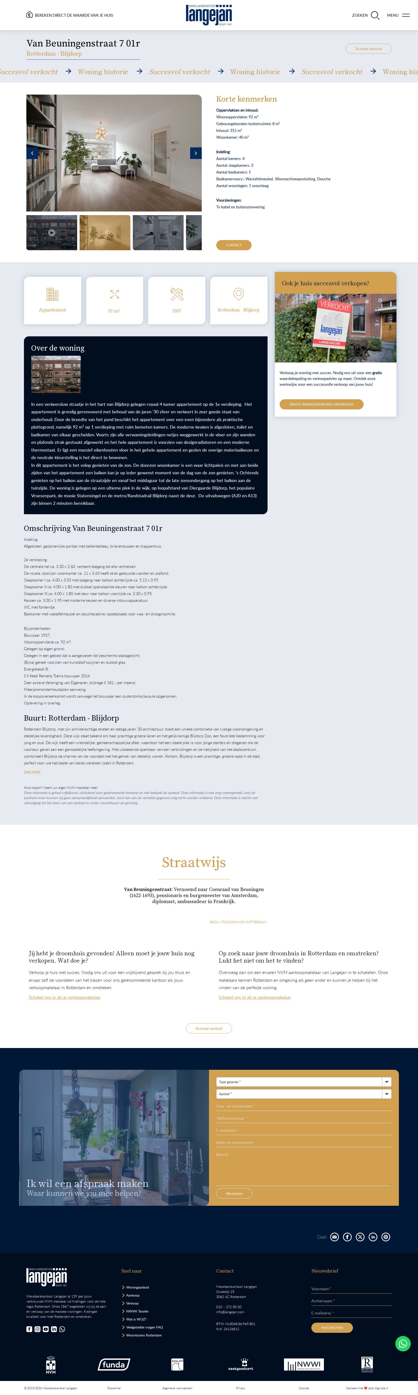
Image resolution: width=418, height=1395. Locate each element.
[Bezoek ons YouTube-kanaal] (46, 1329)
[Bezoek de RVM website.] (177, 1364)
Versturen (234, 1193)
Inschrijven (332, 1327)
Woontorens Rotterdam (144, 1335)
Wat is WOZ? (136, 1319)
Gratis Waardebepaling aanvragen (322, 404)
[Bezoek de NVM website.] (50, 1365)
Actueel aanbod (368, 48)
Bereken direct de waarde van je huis (74, 15)
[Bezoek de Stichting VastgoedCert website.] (240, 1364)
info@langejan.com (230, 1312)
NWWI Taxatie (137, 1311)
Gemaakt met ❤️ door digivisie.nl (367, 1388)
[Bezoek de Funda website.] (113, 1364)
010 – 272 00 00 (228, 1307)
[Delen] (334, 1237)
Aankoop (133, 1295)
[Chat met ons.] (62, 1329)
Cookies (304, 1388)
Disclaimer (114, 1388)
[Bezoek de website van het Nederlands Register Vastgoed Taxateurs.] (367, 1364)
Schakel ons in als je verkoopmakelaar (65, 997)
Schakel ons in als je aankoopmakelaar (255, 997)
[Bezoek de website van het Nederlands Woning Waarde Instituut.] (304, 1364)
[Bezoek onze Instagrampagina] (37, 1329)
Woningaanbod (137, 1287)
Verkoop (132, 1303)
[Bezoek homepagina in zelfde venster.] (46, 1277)
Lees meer (32, 771)
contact (234, 245)
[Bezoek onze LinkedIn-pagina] (54, 1329)
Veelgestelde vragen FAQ (144, 1327)
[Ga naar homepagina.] (209, 15)
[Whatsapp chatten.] (403, 1343)
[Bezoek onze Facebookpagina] (29, 1329)
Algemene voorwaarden (177, 1388)
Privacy (240, 1388)
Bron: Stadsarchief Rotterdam (238, 922)
